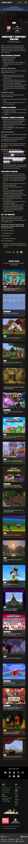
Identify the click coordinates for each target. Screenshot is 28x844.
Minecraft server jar (8, 233)
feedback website (16, 243)
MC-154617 (6, 180)
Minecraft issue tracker (9, 238)
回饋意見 (16, 794)
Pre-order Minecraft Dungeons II (13, 9)
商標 (21, 839)
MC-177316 (6, 205)
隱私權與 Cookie (4, 839)
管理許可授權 (12, 828)
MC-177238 (6, 195)
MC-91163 (5, 177)
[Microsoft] (24, 836)
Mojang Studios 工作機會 (6, 798)
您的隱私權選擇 (21, 841)
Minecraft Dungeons (6, 789)
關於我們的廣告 (4, 841)
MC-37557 (5, 174)
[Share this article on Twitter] (13, 252)
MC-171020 (6, 183)
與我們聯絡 (17, 799)
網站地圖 (16, 796)
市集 (16, 786)
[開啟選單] (25, 2)
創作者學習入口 (5, 796)
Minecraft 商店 (18, 787)
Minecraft (4, 786)
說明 (16, 793)
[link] (5, 772)
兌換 (16, 805)
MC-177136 (6, 190)
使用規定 (17, 839)
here (19, 168)
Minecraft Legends (5, 791)
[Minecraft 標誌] (7, 3)
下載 (16, 798)
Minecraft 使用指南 (5, 828)
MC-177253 (6, 198)
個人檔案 (16, 803)
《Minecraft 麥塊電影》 (6, 801)
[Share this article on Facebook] (21, 252)
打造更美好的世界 (5, 799)
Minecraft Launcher (8, 220)
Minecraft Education (6, 792)
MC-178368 (6, 208)
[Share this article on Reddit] (17, 252)
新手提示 (16, 791)
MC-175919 (6, 187)
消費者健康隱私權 (11, 839)
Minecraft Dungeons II (6, 787)
